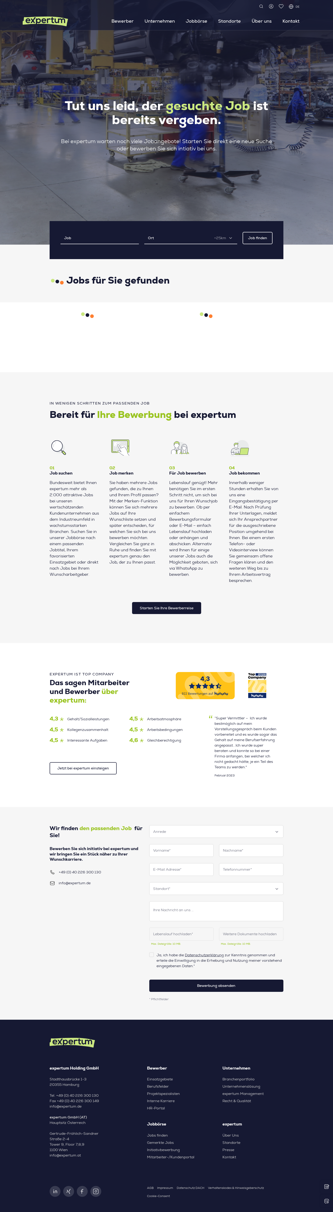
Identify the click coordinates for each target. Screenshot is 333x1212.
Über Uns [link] (230, 1135)
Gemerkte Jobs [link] (160, 1143)
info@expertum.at (65, 1155)
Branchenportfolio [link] (238, 1079)
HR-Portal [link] (156, 1108)
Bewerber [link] (122, 21)
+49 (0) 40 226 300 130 (80, 872)
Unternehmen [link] (160, 21)
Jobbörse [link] (196, 21)
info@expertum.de (75, 883)
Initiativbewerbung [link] (163, 1150)
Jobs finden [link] (157, 1135)
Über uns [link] (262, 21)
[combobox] (224, 238)
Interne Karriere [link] (161, 1101)
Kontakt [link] (290, 21)
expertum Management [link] (243, 1094)
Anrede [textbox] (159, 832)
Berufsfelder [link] (158, 1086)
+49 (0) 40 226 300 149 (78, 1101)
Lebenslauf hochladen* (173, 934)
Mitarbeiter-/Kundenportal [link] (170, 1157)
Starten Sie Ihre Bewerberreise (166, 608)
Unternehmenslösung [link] (241, 1086)
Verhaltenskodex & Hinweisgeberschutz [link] (236, 1188)
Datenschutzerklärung (204, 955)
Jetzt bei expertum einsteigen (83, 768)
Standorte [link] (229, 21)
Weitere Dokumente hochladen (250, 934)
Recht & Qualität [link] (236, 1101)
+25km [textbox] (220, 238)
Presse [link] (228, 1150)
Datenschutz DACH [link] (190, 1188)
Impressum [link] (165, 1188)
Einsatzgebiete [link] (160, 1079)
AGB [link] (150, 1188)
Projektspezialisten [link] (163, 1094)
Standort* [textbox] (161, 889)
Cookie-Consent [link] (158, 1196)
